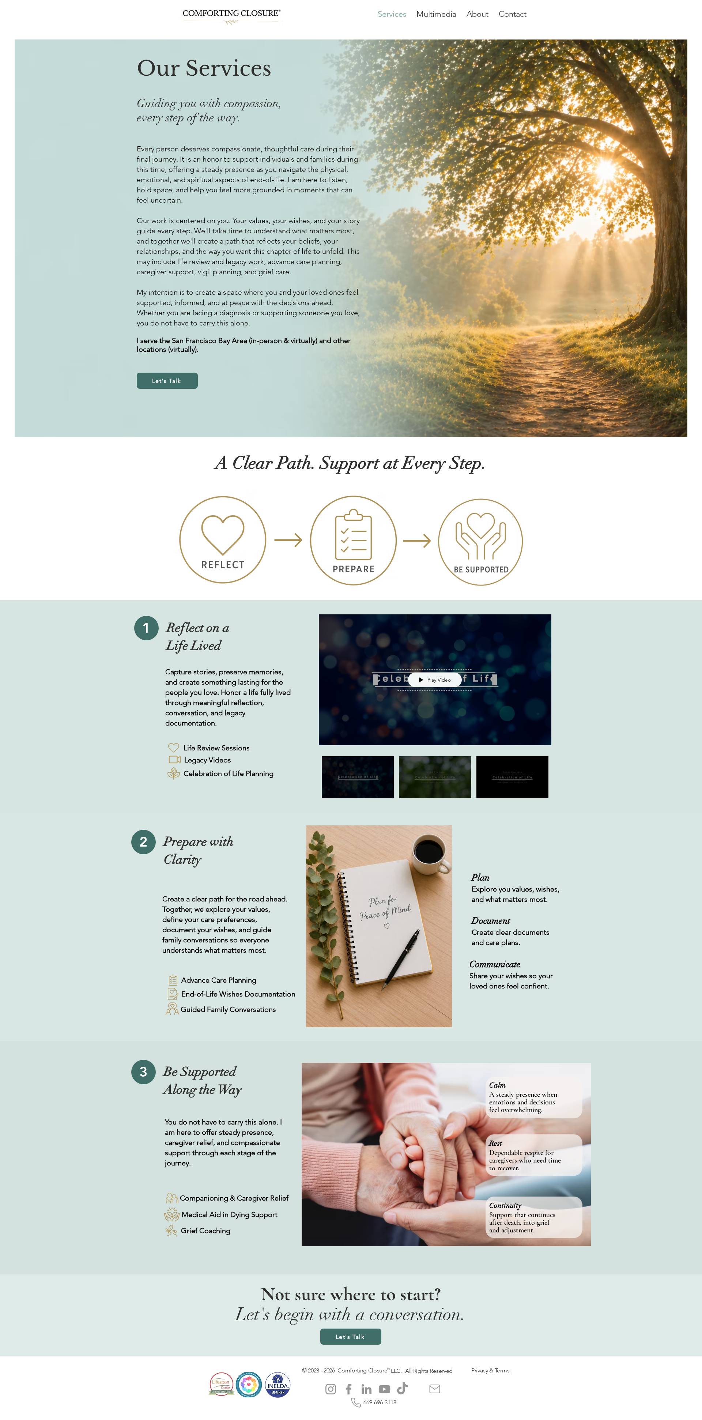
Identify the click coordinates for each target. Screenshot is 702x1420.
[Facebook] (348, 1389)
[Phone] (355, 1402)
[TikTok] (402, 1389)
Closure (378, 1370)
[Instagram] (331, 1389)
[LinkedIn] (366, 1389)
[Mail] (434, 1389)
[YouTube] (384, 1389)
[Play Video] (357, 777)
